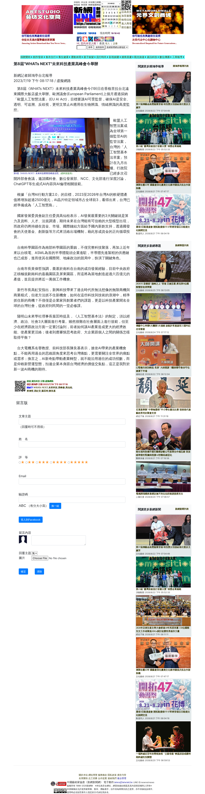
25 (108, 23)
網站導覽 (92, 775)
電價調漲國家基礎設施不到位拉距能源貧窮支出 (159, 494)
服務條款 (102, 775)
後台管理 (121, 778)
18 (108, 19)
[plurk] (84, 39)
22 (119, 19)
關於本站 (83, 775)
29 (111, 9)
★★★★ (59, 462)
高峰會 (61, 387)
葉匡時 (44, 391)
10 (106, 16)
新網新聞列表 (182, 509)
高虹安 (37, 391)
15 (119, 16)
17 (106, 19)
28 (108, 9)
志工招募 (92, 778)
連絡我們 (112, 778)
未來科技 (53, 387)
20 (114, 19)
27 (106, 9)
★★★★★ (79, 462)
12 (111, 16)
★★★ (43, 462)
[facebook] (79, 39)
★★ (31, 462)
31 (117, 9)
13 (114, 16)
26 (111, 23)
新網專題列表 (182, 245)
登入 (107, 43)
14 (117, 16)
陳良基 (52, 391)
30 (114, 9)
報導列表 (181, 66)
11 (109, 16)
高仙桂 (69, 387)
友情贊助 (83, 778)
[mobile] (99, 39)
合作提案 (102, 778)
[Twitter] (90, 39)
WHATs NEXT (41, 387)
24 (106, 23)
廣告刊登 (121, 775)
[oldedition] (109, 39)
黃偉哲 (30, 391)
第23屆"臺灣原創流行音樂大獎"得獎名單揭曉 (158, 146)
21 (117, 19)
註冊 (115, 43)
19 (111, 19)
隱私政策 (112, 775)
